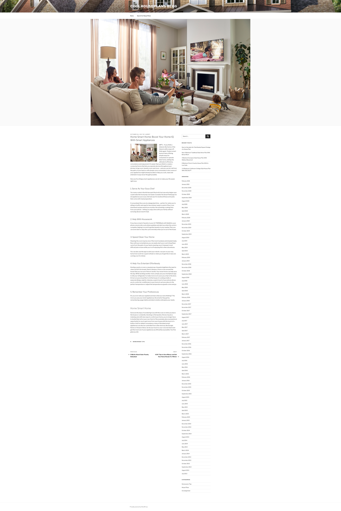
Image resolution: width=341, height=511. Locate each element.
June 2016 (185, 364)
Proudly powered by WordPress (139, 507)
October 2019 (186, 231)
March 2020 (185, 214)
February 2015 (186, 417)
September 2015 (186, 393)
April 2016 (185, 370)
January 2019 (186, 261)
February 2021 (186, 181)
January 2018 (186, 300)
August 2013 (185, 470)
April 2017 (185, 330)
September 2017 (186, 314)
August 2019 (185, 237)
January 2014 (186, 453)
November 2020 (186, 191)
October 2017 (186, 310)
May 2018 (185, 287)
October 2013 (186, 463)
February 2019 (186, 257)
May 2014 (185, 447)
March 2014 (185, 450)
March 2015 (185, 414)
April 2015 (185, 410)
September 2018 (186, 274)
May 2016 (185, 367)
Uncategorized (186, 490)
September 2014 (186, 433)
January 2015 (186, 420)
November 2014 (186, 427)
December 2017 (186, 304)
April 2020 (185, 211)
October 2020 (186, 194)
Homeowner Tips (139, 341)
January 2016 (186, 380)
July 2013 (184, 473)
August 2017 (185, 317)
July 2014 (184, 440)
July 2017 (184, 320)
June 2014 (185, 443)
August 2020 (185, 201)
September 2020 (187, 197)
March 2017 (185, 334)
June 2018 (185, 284)
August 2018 (185, 277)
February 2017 (186, 337)
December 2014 (186, 423)
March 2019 (185, 254)
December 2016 (186, 344)
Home (132, 16)
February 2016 (186, 377)
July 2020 (184, 204)
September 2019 (186, 234)
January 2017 (185, 340)
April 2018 (185, 290)
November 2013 (186, 460)
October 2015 (186, 390)
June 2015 (185, 403)
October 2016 (186, 350)
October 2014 (186, 430)
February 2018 (186, 297)
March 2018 (185, 294)
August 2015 (185, 397)
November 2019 (186, 227)
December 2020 (186, 187)
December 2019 (186, 224)
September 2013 (186, 467)
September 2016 (186, 354)
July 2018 (184, 280)
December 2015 (186, 384)
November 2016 (186, 347)
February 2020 (186, 217)
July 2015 (184, 400)
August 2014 (185, 437)
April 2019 (185, 250)
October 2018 (186, 271)
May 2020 (185, 207)
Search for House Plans (144, 16)
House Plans (185, 487)
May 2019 (185, 247)
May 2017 (184, 327)
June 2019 (185, 244)
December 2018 (186, 264)
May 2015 (185, 407)
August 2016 (185, 357)
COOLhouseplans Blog (153, 6)
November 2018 (186, 267)
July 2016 (184, 360)
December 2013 (186, 457)
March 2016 (185, 374)
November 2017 (186, 307)
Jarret (147, 134)
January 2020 (186, 221)
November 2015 (186, 387)
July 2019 (184, 241)
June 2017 (185, 324)
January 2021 (185, 184)
